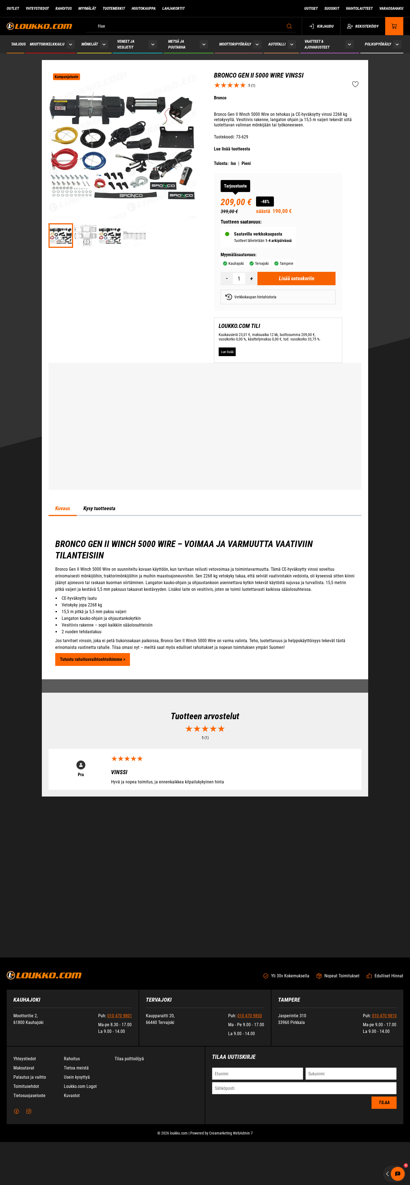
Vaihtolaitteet (359, 8)
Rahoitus (64, 8)
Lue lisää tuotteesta (232, 149)
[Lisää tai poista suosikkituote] (355, 84)
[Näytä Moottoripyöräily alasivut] (257, 44)
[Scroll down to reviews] (230, 85)
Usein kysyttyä (77, 1158)
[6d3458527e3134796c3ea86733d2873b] (85, 235)
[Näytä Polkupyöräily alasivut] (397, 44)
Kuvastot (72, 1177)
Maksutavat (23, 1149)
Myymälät (87, 8)
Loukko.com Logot (80, 1167)
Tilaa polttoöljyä (129, 1140)
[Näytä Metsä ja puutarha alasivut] (204, 44)
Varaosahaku (391, 8)
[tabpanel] (205, 666)
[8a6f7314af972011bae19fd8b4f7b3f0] (122, 145)
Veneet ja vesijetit (125, 44)
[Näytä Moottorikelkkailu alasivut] (70, 44)
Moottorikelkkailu (47, 44)
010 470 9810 (384, 1097)
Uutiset (311, 8)
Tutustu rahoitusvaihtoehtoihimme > (92, 723)
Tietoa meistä (76, 1149)
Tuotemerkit (114, 8)
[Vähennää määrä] (227, 278)
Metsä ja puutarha (176, 44)
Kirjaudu (325, 26)
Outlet (13, 8)
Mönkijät (89, 44)
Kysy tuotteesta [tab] (99, 573)
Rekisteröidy (366, 26)
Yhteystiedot (37, 8)
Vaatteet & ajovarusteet (317, 44)
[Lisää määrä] (251, 278)
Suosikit (331, 8)
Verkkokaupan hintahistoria (255, 297)
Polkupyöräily (378, 44)
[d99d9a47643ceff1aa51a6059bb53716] (134, 235)
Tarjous (18, 44)
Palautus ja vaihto (29, 1158)
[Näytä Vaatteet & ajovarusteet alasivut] (349, 44)
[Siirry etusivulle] (39, 26)
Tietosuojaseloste (29, 1177)
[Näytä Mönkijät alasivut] (104, 44)
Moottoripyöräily (235, 44)
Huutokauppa (144, 8)
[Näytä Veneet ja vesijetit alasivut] (152, 44)
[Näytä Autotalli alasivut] (292, 44)
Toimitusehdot (26, 1167)
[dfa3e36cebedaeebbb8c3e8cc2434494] (110, 235)
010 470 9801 (119, 1097)
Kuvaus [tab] (62, 573)
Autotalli (277, 44)
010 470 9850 (249, 1097)
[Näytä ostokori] (394, 26)
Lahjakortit (173, 8)
